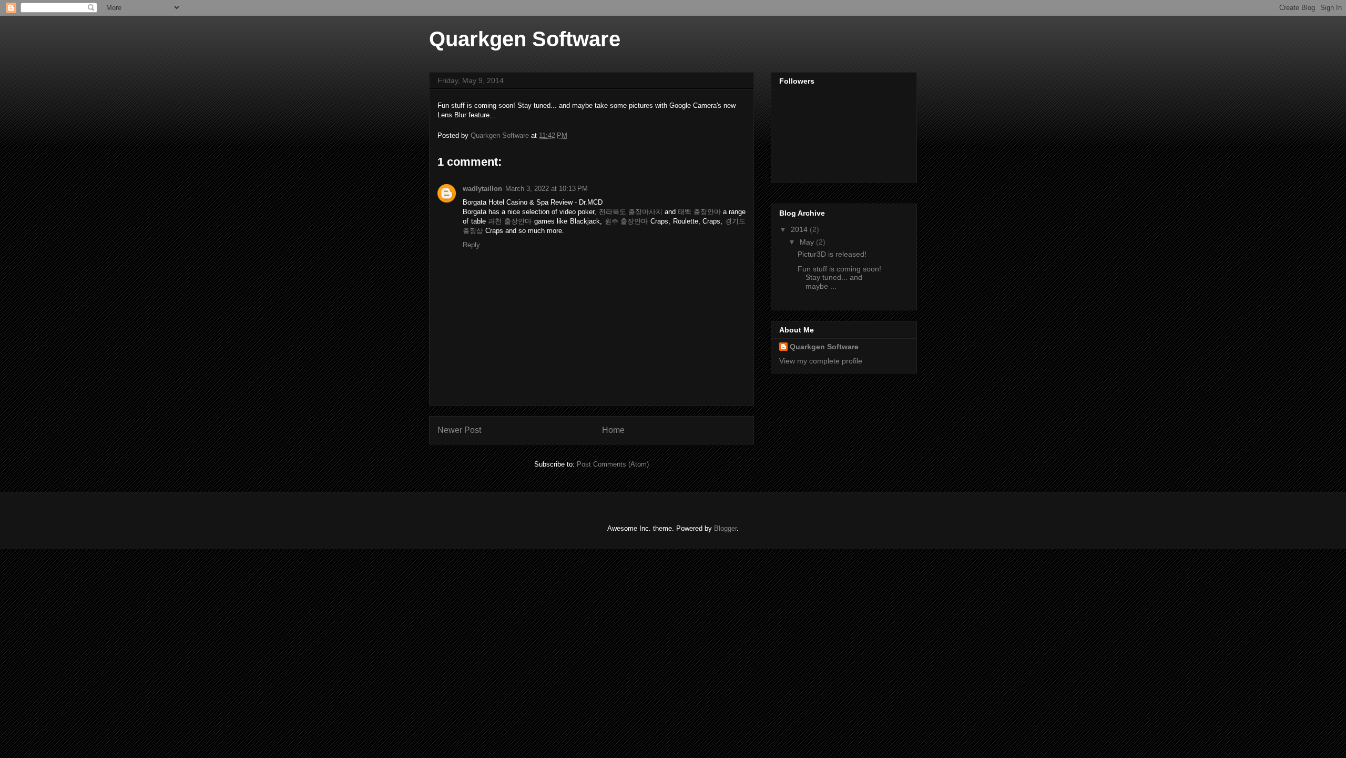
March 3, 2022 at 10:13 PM (546, 189)
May (808, 242)
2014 (800, 229)
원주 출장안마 (626, 221)
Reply (471, 245)
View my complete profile (820, 361)
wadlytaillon (482, 189)
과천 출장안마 (510, 221)
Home (613, 430)
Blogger (725, 528)
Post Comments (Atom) (613, 464)
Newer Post (459, 430)
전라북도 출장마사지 (630, 212)
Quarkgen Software (524, 38)
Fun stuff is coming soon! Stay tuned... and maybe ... (839, 278)
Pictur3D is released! (832, 254)
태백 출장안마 (699, 212)
